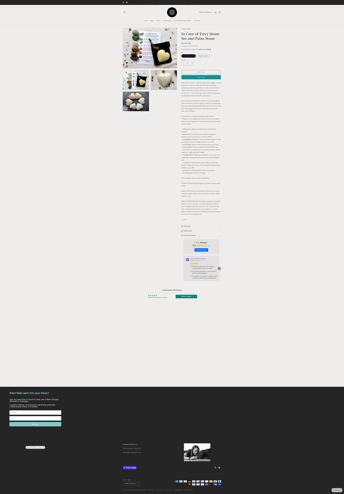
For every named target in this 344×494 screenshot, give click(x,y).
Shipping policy (178, 489)
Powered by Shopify (141, 489)
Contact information (188, 489)
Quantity (183, 60)
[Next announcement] (191, 2)
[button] (125, 12)
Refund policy (151, 489)
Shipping (183, 46)
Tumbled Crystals (188, 56)
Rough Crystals (203, 56)
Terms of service (169, 489)
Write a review (186, 296)
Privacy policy (159, 489)
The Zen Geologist (131, 489)
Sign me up (35, 424)
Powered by (32, 447)
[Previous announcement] (153, 2)
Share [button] (185, 219)
